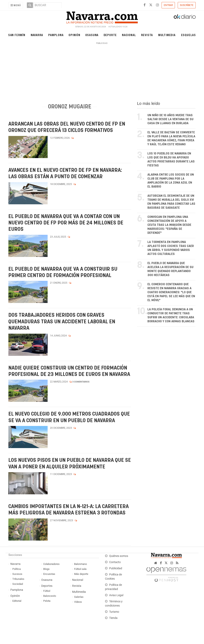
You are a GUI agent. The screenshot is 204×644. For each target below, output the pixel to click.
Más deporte (81, 573)
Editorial (16, 600)
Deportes (46, 586)
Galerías (78, 596)
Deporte (110, 35)
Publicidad (115, 568)
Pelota (46, 600)
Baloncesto (49, 595)
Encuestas (49, 573)
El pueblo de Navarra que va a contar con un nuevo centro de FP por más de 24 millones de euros (65, 223)
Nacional (129, 35)
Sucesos (17, 573)
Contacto (115, 562)
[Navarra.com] (102, 16)
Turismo (114, 612)
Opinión (74, 35)
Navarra (37, 35)
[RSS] (177, 563)
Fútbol (46, 590)
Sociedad (17, 583)
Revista (147, 35)
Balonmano (80, 563)
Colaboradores (51, 563)
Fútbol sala (80, 568)
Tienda (113, 618)
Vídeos (78, 601)
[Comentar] (72, 138)
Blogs (46, 568)
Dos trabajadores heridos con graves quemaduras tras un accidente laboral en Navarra (61, 322)
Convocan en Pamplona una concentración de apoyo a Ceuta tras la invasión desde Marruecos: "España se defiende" (169, 224)
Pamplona (55, 35)
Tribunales (18, 578)
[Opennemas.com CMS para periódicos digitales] (166, 573)
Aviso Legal (116, 595)
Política (16, 568)
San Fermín (16, 35)
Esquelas (188, 35)
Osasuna (92, 35)
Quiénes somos (118, 556)
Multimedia (167, 35)
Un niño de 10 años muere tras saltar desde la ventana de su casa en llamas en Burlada (170, 119)
